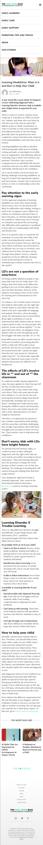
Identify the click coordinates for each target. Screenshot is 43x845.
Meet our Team (21, 785)
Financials (21, 788)
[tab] (14, 768)
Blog (21, 794)
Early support (10, 27)
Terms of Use (23, 837)
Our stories (9, 49)
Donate (21, 791)
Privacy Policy (21, 800)
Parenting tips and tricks (17, 35)
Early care (8, 20)
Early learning (11, 13)
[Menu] (40, 5)
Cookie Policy (21, 802)
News (5, 42)
